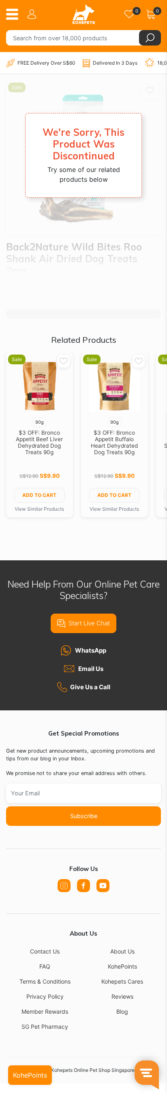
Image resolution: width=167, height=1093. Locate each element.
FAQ (44, 966)
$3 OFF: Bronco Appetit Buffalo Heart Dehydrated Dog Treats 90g (114, 442)
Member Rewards (44, 1011)
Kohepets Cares (122, 981)
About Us (122, 951)
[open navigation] (15, 14)
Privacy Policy (45, 996)
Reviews (122, 996)
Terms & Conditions (45, 981)
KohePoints (122, 966)
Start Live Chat (89, 623)
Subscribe (83, 815)
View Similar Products (39, 509)
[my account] (33, 14)
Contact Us (45, 951)
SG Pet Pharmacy (44, 1026)
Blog (122, 1011)
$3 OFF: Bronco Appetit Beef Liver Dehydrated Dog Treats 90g (39, 442)
